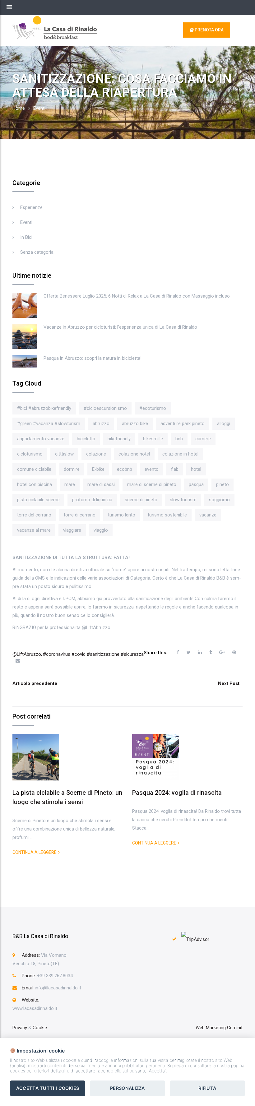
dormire (72, 469)
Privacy (19, 1027)
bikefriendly (119, 439)
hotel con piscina (34, 484)
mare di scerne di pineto (151, 484)
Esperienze (31, 207)
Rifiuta (207, 1088)
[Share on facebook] (178, 652)
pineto (222, 484)
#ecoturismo (152, 408)
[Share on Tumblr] (210, 652)
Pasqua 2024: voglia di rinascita (177, 792)
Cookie (40, 1027)
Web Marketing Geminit (219, 1027)
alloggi (223, 423)
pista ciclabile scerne (38, 499)
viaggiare (72, 530)
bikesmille (153, 439)
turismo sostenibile (167, 515)
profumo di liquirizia (92, 499)
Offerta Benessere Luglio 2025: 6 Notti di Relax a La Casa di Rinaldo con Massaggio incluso (137, 296)
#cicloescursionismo (105, 408)
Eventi (39, 108)
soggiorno (219, 499)
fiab (174, 469)
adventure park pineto (182, 423)
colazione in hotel (180, 454)
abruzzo (101, 423)
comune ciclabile (34, 469)
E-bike (98, 469)
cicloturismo (30, 454)
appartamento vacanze (40, 439)
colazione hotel (134, 454)
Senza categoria (36, 252)
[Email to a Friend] (18, 661)
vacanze (207, 515)
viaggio (101, 530)
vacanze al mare (34, 530)
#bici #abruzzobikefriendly (44, 408)
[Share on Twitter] (189, 652)
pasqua (196, 484)
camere (203, 439)
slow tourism (183, 499)
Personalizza (127, 1088)
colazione (96, 454)
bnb (179, 439)
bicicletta (86, 439)
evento (152, 469)
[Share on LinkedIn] (200, 652)
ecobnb (124, 469)
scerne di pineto (141, 499)
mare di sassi (101, 484)
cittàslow (64, 454)
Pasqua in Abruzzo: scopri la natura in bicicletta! (92, 358)
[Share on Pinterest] (234, 652)
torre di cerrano (79, 515)
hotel (196, 469)
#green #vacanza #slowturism (48, 423)
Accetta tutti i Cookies (47, 1088)
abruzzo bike (135, 423)
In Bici (26, 237)
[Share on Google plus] (222, 652)
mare (69, 484)
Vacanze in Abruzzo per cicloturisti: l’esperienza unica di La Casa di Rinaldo (120, 327)
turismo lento (121, 515)
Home (18, 108)
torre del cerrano (34, 515)
